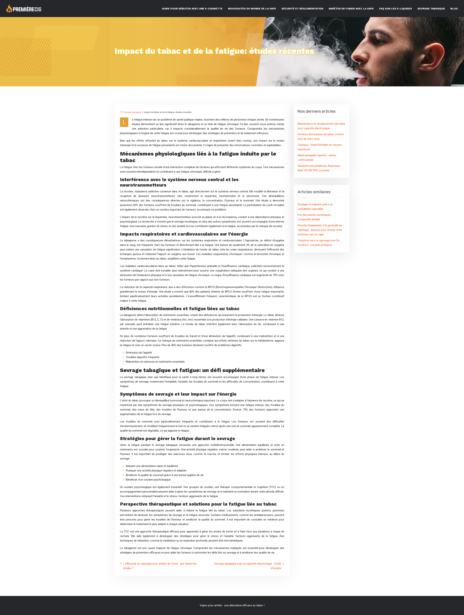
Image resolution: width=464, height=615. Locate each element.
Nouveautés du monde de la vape (252, 8)
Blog (454, 8)
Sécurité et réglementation (302, 8)
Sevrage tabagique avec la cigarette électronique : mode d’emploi (247, 566)
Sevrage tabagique (431, 8)
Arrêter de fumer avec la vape (351, 8)
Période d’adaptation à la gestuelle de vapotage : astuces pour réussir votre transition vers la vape (320, 230)
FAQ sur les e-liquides (395, 8)
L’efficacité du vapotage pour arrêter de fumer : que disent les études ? (160, 566)
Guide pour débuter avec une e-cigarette (192, 8)
